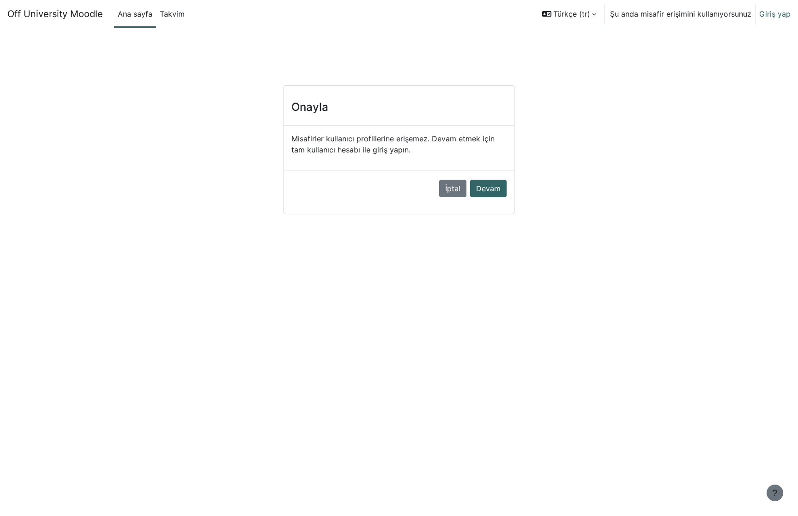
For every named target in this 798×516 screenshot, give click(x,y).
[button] (569, 14)
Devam (488, 188)
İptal (452, 188)
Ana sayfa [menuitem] (135, 13)
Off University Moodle (55, 13)
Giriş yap (775, 13)
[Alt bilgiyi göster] (775, 493)
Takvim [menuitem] (172, 13)
